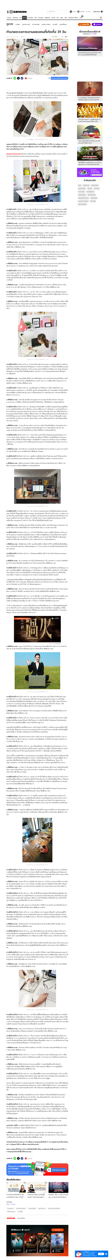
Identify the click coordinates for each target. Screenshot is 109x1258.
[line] (14, 78)
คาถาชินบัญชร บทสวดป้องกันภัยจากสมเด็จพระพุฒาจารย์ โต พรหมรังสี (89, 99)
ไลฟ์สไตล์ (47, 18)
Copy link (29, 78)
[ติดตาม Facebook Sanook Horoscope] (90, 172)
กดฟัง (55, 36)
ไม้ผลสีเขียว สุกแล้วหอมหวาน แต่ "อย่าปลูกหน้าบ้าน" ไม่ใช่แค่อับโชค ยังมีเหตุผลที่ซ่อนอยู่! (89, 164)
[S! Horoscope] (11, 1218)
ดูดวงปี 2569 (94, 198)
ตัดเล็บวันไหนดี (91, 195)
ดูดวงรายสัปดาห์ (82, 204)
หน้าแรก (9, 18)
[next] (66, 1243)
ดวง (13, 93)
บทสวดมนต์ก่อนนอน (83, 198)
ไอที (58, 18)
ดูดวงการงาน (41, 1208)
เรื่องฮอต (15, 18)
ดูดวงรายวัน (86, 185)
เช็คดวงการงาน (11, 1211)
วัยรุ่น (61, 18)
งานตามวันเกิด (32, 1208)
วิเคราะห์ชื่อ (81, 191)
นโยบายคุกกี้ (94, 1255)
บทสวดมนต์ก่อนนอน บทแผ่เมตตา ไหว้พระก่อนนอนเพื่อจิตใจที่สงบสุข (89, 54)
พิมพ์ (23, 36)
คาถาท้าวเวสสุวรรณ (83, 201)
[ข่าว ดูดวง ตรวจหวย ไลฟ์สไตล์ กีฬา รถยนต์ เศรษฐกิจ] (16, 11)
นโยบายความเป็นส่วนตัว (87, 1255)
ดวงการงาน (10, 1208)
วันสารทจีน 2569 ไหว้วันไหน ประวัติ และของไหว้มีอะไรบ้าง (89, 142)
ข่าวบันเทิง (30, 18)
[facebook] (22, 78)
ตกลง (101, 1253)
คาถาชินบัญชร (90, 191)
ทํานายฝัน (96, 188)
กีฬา (36, 18)
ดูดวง (24, 18)
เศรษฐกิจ (40, 18)
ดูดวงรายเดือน (82, 188)
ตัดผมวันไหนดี (82, 195)
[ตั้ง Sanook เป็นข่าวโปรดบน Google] (37, 1169)
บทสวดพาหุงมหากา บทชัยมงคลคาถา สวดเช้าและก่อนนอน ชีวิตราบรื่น (89, 120)
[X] (18, 78)
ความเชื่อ (20, 1211)
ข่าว (20, 18)
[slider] (30, 640)
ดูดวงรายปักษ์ (95, 185)
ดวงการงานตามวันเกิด (54, 1208)
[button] (48, 12)
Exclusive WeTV (73, 18)
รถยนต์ (53, 18)
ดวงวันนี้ (90, 188)
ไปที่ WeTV (57, 1230)
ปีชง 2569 (93, 201)
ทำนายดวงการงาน (21, 1208)
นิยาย (81, 18)
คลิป (66, 18)
